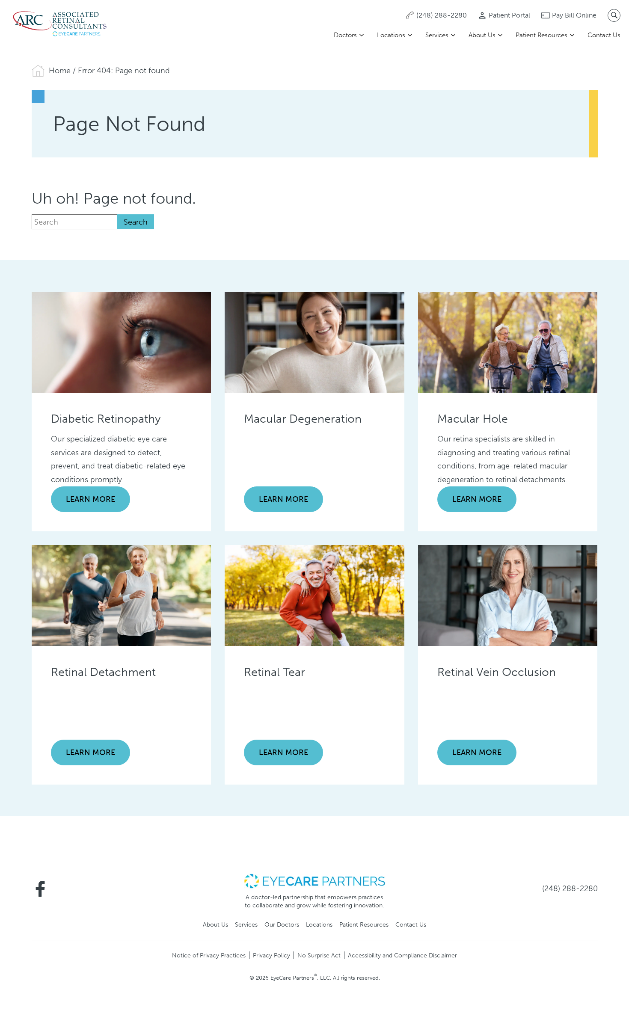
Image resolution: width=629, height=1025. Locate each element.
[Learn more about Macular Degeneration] (314, 341)
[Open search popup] (614, 15)
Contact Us (603, 35)
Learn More (90, 499)
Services (436, 35)
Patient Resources (541, 35)
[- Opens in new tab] (314, 880)
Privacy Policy (271, 955)
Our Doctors (281, 924)
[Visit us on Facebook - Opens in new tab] (40, 889)
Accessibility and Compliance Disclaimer (402, 955)
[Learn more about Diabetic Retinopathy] (121, 341)
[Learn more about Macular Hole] (508, 341)
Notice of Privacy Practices (209, 955)
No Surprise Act (319, 955)
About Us (482, 35)
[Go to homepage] (60, 23)
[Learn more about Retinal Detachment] (121, 594)
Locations (391, 35)
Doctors (345, 35)
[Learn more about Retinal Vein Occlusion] (508, 594)
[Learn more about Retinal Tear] (314, 594)
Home (60, 70)
